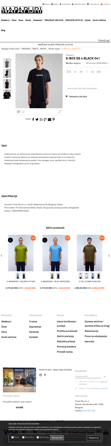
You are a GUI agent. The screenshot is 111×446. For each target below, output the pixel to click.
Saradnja (34, 332)
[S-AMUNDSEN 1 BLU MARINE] (23, 276)
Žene (4, 327)
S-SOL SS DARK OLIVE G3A (89, 282)
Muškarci (6, 321)
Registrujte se (80, 4)
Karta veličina (8, 337)
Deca (4, 332)
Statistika (29, 437)
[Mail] (49, 119)
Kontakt (33, 337)
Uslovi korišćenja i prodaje (66, 323)
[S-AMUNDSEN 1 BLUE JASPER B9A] (17, 276)
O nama (33, 321)
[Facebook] (33, 119)
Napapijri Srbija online (10, 49)
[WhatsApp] (41, 119)
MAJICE (43, 49)
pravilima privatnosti (99, 388)
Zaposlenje (35, 327)
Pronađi (19, 407)
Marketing (44, 437)
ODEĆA (35, 49)
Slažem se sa (93, 388)
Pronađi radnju (65, 352)
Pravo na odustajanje (96, 336)
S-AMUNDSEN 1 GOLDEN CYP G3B (21, 282)
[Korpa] (105, 5)
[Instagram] (40, 374)
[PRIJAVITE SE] (104, 376)
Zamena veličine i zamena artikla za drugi (97, 323)
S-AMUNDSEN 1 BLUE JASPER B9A (55, 282)
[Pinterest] (53, 119)
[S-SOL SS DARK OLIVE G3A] (89, 253)
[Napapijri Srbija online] (21, 9)
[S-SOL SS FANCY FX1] (86, 276)
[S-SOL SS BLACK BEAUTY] (98, 276)
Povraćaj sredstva (66, 347)
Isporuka (89, 341)
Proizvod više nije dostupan (82, 88)
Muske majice (54, 49)
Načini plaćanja (65, 336)
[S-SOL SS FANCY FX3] (80, 276)
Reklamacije (91, 331)
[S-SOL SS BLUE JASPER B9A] (92, 276)
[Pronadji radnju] (19, 380)
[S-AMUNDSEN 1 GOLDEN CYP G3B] (21, 253)
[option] (55, 44)
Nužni (16, 437)
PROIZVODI (26, 49)
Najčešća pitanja (66, 341)
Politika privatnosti (67, 331)
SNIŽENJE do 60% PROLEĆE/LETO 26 (55, 45)
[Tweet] (36, 119)
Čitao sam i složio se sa (93, 382)
